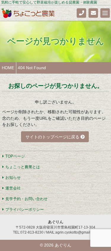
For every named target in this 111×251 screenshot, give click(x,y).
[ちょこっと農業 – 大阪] (28, 12)
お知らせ (13, 177)
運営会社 (13, 188)
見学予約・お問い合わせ (26, 199)
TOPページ (15, 156)
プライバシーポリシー (24, 209)
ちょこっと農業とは (22, 167)
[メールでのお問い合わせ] (93, 13)
